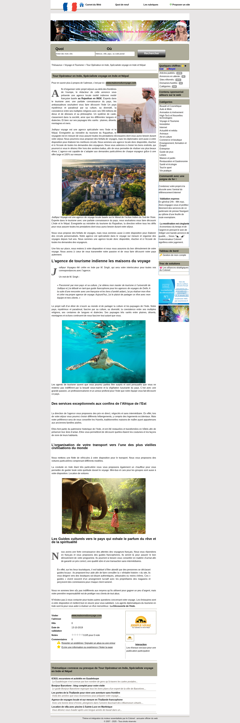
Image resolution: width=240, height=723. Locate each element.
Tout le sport (166, 167)
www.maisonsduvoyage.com (121, 83)
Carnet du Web (93, 4)
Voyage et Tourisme (169, 121)
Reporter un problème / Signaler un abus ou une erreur (88, 643)
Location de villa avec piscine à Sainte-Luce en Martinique (82, 707)
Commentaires (59, 639)
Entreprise (165, 148)
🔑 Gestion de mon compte (172, 255)
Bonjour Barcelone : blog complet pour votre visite (78, 685)
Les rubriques (150, 4)
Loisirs (163, 155)
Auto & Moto (166, 109)
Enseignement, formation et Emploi (173, 144)
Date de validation (57, 629)
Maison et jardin (167, 158)
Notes (55, 635)
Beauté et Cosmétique (171, 106)
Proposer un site (181, 4)
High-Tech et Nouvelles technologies (171, 116)
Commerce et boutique (171, 140)
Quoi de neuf (122, 4)
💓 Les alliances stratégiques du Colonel (173, 268)
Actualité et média (168, 130)
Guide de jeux (166, 152)
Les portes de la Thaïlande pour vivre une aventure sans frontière (86, 693)
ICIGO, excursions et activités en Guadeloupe (75, 678)
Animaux (164, 133)
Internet (163, 127)
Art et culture (166, 137)
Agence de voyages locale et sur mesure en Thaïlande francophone (87, 700)
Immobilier (165, 124)
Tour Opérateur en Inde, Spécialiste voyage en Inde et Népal (116, 65)
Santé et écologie (168, 164)
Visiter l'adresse (56, 617)
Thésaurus (57, 65)
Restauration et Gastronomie (174, 161)
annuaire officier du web (147, 718)
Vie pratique (166, 170)
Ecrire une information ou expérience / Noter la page (87, 647)
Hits (54, 623)
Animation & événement (171, 112)
